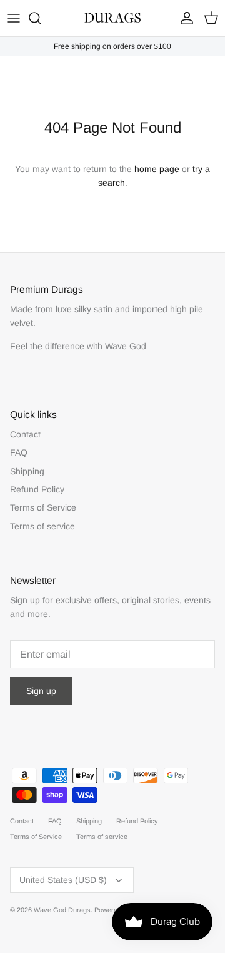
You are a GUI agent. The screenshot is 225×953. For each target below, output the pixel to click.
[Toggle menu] (14, 18)
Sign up (41, 691)
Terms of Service (43, 507)
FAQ (19, 452)
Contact (25, 434)
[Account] (184, 18)
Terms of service (42, 526)
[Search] (41, 18)
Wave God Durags (62, 910)
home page (156, 169)
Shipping (27, 471)
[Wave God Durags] (112, 18)
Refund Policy (37, 489)
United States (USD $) (63, 880)
